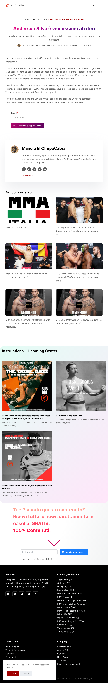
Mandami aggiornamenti (73, 552)
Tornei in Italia (64, 631)
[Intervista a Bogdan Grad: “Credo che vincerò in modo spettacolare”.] (28, 256)
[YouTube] (28, 593)
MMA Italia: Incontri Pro (69, 610)
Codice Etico (63, 650)
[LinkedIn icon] (29, 169)
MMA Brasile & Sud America (71, 604)
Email (14, 113)
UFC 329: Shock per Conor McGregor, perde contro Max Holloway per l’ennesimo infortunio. (27, 323)
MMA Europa (63, 607)
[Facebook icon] (24, 169)
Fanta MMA (63, 590)
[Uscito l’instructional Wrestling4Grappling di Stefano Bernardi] (27, 456)
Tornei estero (63, 628)
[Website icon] (34, 169)
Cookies (9, 653)
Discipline (62, 586)
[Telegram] (35, 593)
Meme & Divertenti (66, 593)
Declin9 (26, 673)
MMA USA (62, 614)
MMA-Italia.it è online (15, 227)
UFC (75, 46)
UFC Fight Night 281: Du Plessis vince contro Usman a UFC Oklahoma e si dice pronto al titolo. (78, 277)
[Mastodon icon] (45, 169)
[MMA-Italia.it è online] (28, 210)
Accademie (62, 579)
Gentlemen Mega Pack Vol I (69, 416)
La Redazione (64, 646)
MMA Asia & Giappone (68, 600)
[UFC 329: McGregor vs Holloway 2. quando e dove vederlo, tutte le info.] (79, 302)
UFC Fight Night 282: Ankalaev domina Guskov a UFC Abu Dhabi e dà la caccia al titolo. (77, 231)
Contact (61, 653)
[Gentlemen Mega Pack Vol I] (81, 386)
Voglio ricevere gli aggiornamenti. (27, 125)
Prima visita (11, 657)
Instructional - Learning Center (29, 351)
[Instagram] (21, 593)
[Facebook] (7, 593)
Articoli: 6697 (27, 175)
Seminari (61, 624)
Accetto (13, 673)
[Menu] (101, 5)
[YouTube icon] (40, 169)
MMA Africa (63, 597)
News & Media (64, 617)
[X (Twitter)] (14, 593)
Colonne (61, 583)
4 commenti (85, 46)
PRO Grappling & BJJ (67, 621)
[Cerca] (94, 5)
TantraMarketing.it (83, 678)
